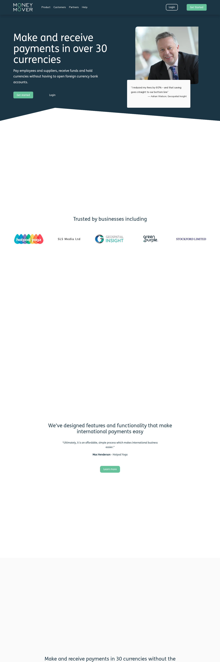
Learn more (110, 469)
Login (172, 7)
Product (45, 7)
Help (84, 7)
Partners (74, 7)
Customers (59, 7)
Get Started (196, 7)
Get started (23, 95)
